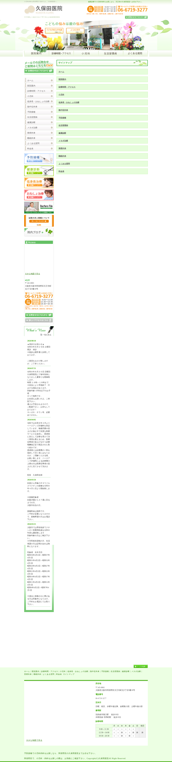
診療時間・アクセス (67, 87)
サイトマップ (68, 674)
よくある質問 (64, 164)
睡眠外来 (62, 156)
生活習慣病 (63, 125)
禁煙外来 (62, 148)
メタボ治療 (63, 141)
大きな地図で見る (32, 274)
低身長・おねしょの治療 (69, 102)
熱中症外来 (63, 110)
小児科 (61, 95)
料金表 (61, 171)
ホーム (61, 72)
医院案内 (62, 79)
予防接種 (62, 118)
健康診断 (62, 133)
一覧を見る (47, 335)
